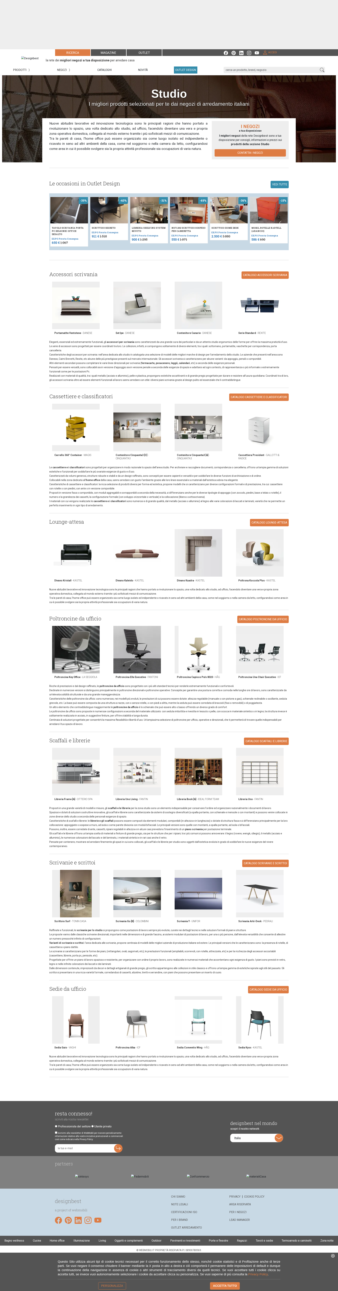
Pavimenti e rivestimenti (185, 1240)
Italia (237, 1138)
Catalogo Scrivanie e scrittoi (265, 863)
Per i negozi (238, 1212)
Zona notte (327, 1240)
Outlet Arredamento (186, 1227)
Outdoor (156, 1240)
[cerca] (322, 70)
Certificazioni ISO (184, 1212)
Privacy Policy (258, 1274)
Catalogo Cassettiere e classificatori (259, 397)
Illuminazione (81, 1240)
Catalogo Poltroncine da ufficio (263, 619)
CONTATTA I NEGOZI (250, 152)
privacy (234, 1196)
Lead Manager (239, 1220)
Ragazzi (242, 1240)
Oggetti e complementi (129, 1240)
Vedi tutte (279, 184)
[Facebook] (227, 52)
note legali (179, 1204)
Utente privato (103, 1126)
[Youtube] (258, 52)
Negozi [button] (62, 70)
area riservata (240, 1204)
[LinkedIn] (243, 52)
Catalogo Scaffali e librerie (266, 741)
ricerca (72, 53)
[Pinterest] (235, 52)
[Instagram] (251, 52)
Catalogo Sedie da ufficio (268, 989)
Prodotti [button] (20, 70)
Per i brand (179, 1220)
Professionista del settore (74, 1126)
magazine (108, 53)
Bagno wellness (14, 1240)
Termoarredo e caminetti (297, 1240)
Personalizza (112, 1285)
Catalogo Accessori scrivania (265, 275)
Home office (57, 1240)
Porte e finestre (218, 1240)
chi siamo (178, 1196)
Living (102, 1240)
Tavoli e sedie (264, 1240)
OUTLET (144, 53)
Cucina (37, 1240)
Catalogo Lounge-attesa (269, 522)
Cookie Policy (254, 1196)
